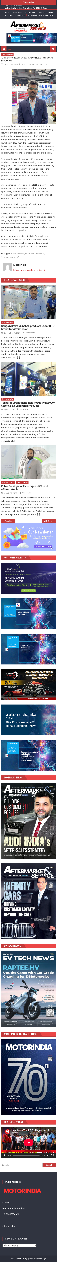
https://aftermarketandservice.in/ (29, 270)
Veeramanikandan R (10, 257)
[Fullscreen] (52, 1155)
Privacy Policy (9, 1226)
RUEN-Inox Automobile (35, 253)
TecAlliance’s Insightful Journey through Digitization (10, 521)
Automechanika (18, 253)
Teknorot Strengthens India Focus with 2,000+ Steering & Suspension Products (28, 404)
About (7, 12)
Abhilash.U (23, 409)
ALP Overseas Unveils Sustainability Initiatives (50, 521)
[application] (28, 1142)
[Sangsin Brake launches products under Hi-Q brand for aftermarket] (28, 302)
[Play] (4, 1155)
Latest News (17, 12)
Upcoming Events (46, 12)
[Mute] (48, 1155)
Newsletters (20, 15)
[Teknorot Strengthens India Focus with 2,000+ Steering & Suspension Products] (28, 379)
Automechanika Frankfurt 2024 (40, 15)
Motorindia (26, 64)
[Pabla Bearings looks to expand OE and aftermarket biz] (28, 462)
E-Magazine (30, 12)
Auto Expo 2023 (8, 482)
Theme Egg (41, 1258)
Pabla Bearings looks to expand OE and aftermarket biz (24, 488)
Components (7, 54)
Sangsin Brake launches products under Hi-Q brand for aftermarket (27, 327)
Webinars (8, 15)
